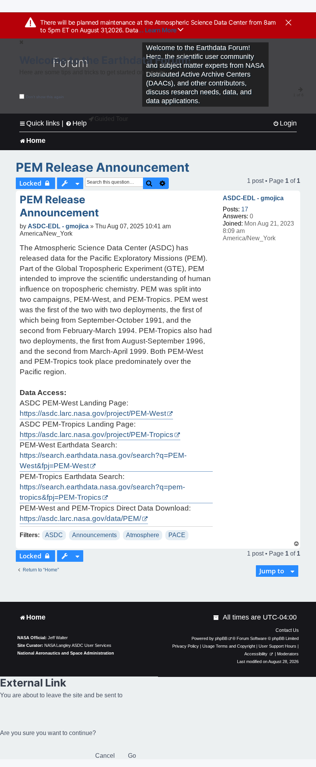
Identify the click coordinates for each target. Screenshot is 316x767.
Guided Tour (111, 119)
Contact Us (287, 630)
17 (244, 209)
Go (132, 755)
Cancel (105, 755)
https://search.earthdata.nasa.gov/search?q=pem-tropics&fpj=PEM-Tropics (102, 492)
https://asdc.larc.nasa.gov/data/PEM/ (80, 518)
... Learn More (158, 30)
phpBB (221, 638)
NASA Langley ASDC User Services (77, 645)
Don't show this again (45, 97)
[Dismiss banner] (288, 23)
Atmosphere (142, 535)
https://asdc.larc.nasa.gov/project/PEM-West (93, 413)
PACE (176, 535)
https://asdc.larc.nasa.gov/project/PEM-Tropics (96, 434)
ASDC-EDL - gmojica (253, 198)
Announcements (94, 535)
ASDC (54, 535)
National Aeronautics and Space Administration (65, 653)
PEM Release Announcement (102, 167)
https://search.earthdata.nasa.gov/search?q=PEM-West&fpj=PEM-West (103, 460)
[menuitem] (285, 123)
